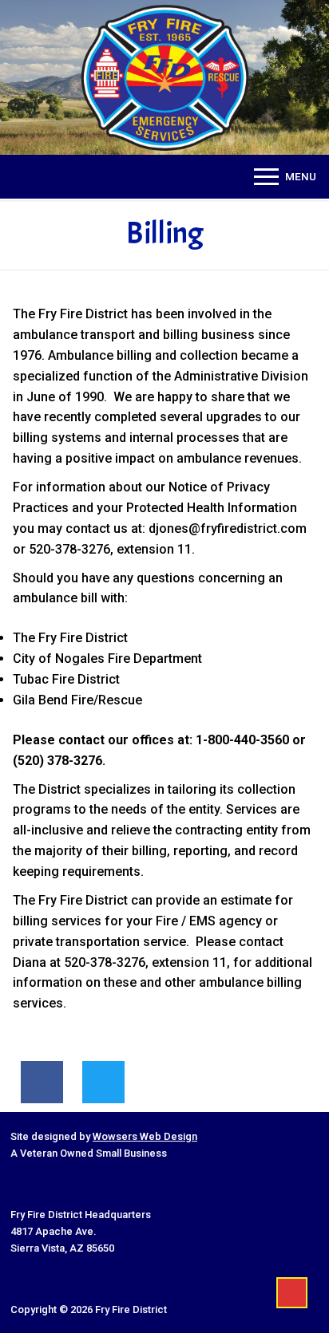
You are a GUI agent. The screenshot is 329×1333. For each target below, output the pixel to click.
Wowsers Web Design (145, 1136)
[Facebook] (42, 1082)
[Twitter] (103, 1082)
